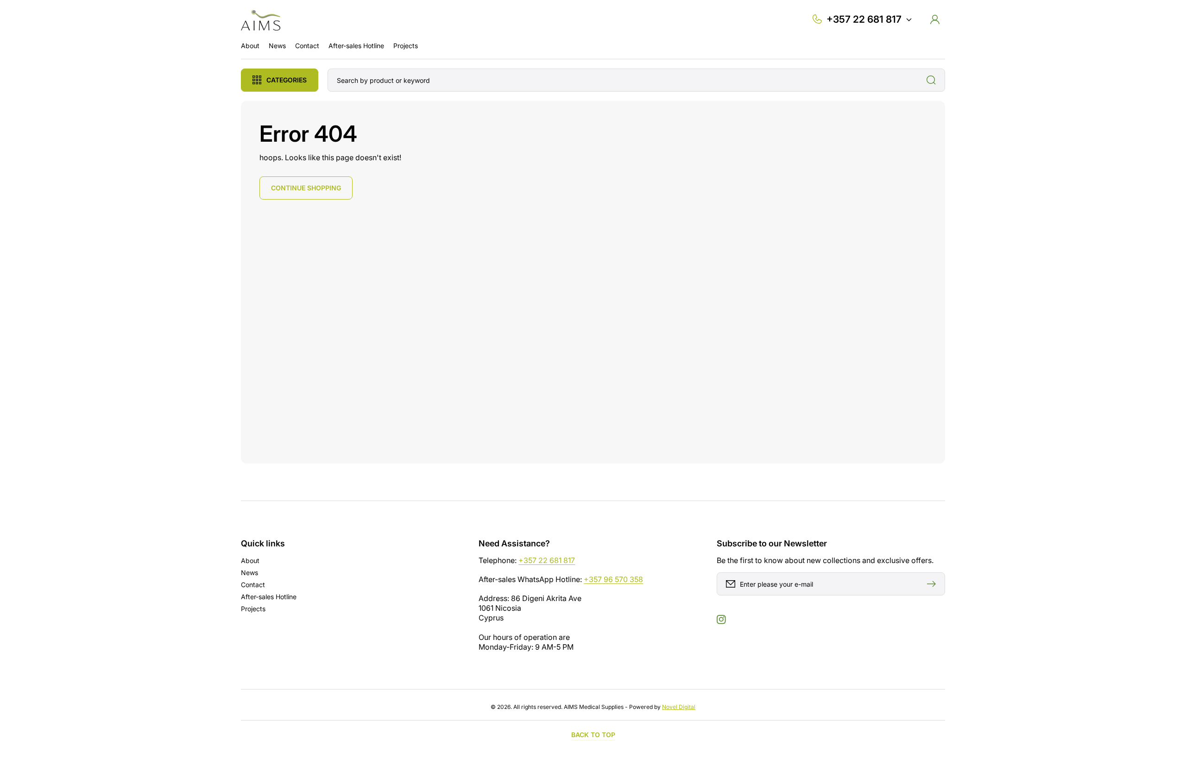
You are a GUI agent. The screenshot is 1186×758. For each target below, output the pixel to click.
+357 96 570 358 (613, 579)
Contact (253, 585)
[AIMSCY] (261, 19)
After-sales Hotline (268, 597)
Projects (253, 609)
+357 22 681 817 (546, 560)
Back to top (593, 735)
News (249, 572)
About (250, 560)
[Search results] (933, 80)
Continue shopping (306, 188)
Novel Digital (678, 706)
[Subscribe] (933, 583)
